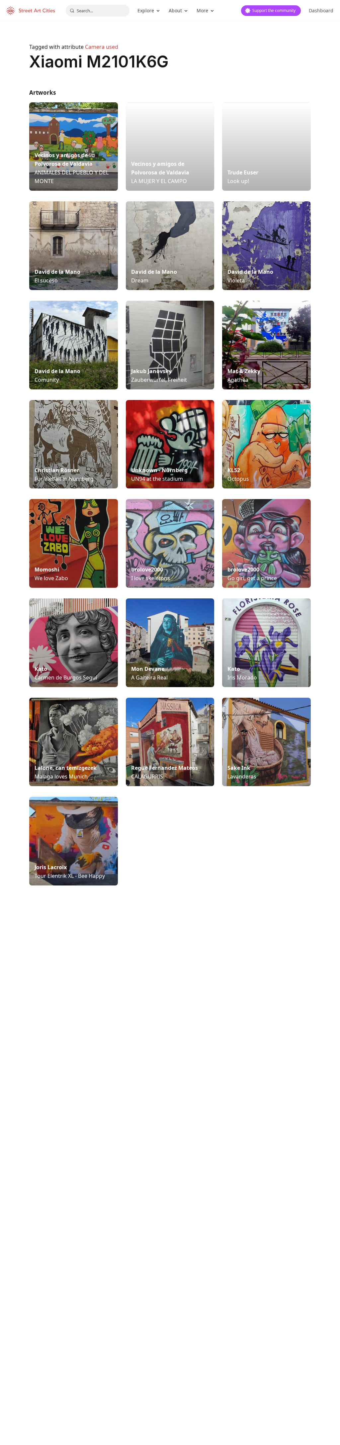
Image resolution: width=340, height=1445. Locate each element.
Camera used (101, 47)
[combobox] (97, 11)
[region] (170, 1002)
